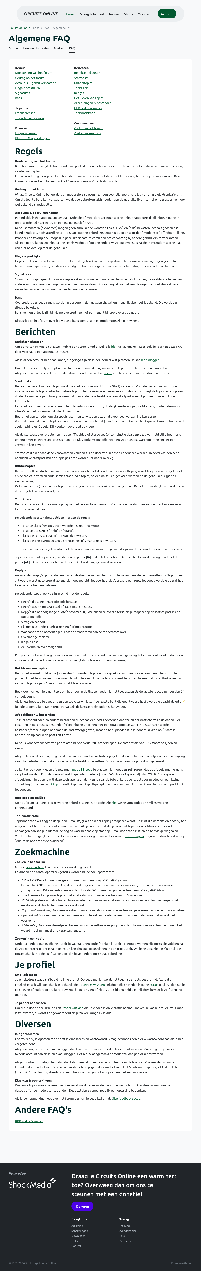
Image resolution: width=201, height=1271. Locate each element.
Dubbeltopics (83, 83)
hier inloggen (150, 360)
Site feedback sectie (126, 1098)
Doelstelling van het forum (33, 72)
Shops (128, 14)
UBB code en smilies (88, 108)
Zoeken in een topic (87, 133)
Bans (18, 98)
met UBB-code (82, 769)
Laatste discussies (36, 48)
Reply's (79, 93)
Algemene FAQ (62, 27)
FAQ (46, 27)
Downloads (78, 1235)
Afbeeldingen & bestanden (92, 103)
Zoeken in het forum (88, 128)
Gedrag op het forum (30, 78)
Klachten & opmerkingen (32, 138)
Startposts (81, 78)
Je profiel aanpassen (29, 118)
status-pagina (134, 836)
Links (74, 1241)
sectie (108, 373)
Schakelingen (79, 1230)
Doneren (82, 1206)
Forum (71, 14)
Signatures (22, 93)
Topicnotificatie (84, 113)
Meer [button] (141, 14)
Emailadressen (25, 113)
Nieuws (114, 14)
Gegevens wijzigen (92, 984)
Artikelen (77, 1225)
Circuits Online (18, 27)
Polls (122, 1235)
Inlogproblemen (26, 133)
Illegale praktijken (27, 88)
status (154, 984)
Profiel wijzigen (72, 1007)
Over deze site (128, 1230)
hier (114, 346)
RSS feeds (125, 1241)
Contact (76, 1245)
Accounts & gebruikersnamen (35, 83)
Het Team (125, 1225)
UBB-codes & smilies (29, 1121)
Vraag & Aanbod (92, 14)
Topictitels (81, 88)
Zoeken (59, 48)
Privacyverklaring (181, 1263)
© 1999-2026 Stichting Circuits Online (32, 1263)
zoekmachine (35, 867)
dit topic (54, 784)
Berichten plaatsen (87, 72)
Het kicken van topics (88, 98)
